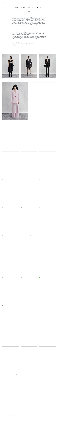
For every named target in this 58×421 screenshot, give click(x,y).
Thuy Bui (4, 415)
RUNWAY (29, 11)
